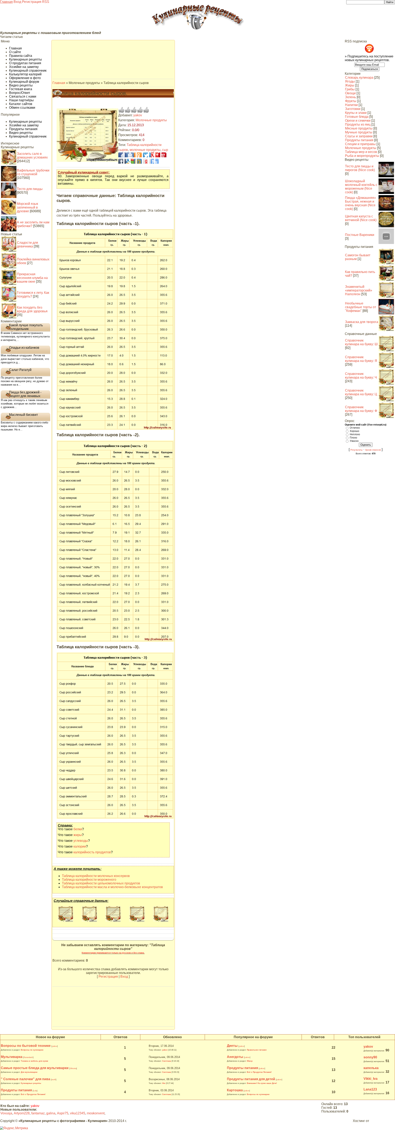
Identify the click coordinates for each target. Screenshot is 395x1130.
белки (77, 829)
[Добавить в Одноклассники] (151, 161)
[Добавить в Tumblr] (126, 161)
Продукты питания (359, 140)
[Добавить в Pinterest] (139, 161)
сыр (165, 150)
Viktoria (73, 1068)
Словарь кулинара (359, 77)
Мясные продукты (359, 128)
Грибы (350, 89)
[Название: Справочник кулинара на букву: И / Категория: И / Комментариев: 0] (137, 920)
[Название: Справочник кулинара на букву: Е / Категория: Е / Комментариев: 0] (113, 920)
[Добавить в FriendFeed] (139, 154)
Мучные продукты (358, 132)
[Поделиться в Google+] (151, 154)
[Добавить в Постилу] (133, 161)
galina (50, 1113)
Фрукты (350, 101)
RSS (45, 1)
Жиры (349, 85)
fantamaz (38, 1113)
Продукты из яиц (358, 124)
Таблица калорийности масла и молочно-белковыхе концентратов (112, 887)
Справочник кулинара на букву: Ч (361, 375)
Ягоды (350, 81)
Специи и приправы (360, 144)
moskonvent (96, 1113)
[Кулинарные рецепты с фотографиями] (197, 29)
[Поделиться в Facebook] (120, 154)
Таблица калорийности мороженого (89, 879)
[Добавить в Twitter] (133, 154)
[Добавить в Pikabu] (120, 161)
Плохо (353, 437)
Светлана (166, 1061)
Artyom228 (22, 1113)
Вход (17, 1)
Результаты (356, 450)
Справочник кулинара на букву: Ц (361, 392)
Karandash (28, 1057)
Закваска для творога (361, 322)
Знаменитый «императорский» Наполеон (358, 290)
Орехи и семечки (358, 120)
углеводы (80, 840)
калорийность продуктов (92, 852)
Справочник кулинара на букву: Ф (361, 409)
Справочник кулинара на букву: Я (361, 359)
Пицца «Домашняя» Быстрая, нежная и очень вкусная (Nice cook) (360, 203)
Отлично (355, 427)
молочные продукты (145, 150)
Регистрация (31, 1)
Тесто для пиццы (30, 189)
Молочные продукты (151, 120)
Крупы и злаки (356, 112)
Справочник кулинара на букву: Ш (361, 342)
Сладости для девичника (27, 244)
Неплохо (355, 434)
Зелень (350, 97)
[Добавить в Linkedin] (145, 161)
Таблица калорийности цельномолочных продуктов (101, 883)
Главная (6, 1)
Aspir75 (62, 1113)
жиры (77, 835)
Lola (35, 1091)
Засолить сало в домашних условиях (32, 155)
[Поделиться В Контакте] (126, 154)
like (163, 1083)
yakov (137, 115)
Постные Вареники (359, 235)
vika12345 (77, 1113)
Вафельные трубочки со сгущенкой (33, 172)
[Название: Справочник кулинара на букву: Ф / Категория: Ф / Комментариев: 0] (65, 920)
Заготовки (352, 109)
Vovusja (6, 1113)
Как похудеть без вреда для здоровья (32, 309)
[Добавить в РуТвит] (145, 154)
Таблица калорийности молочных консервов (96, 876)
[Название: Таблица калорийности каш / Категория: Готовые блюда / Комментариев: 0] (89, 920)
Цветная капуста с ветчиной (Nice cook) (360, 218)
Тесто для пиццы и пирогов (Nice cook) (360, 168)
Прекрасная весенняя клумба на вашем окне (32, 277)
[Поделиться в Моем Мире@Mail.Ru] (157, 154)
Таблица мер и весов (361, 152)
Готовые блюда (356, 116)
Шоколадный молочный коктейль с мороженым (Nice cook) (361, 186)
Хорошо (354, 431)
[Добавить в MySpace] (157, 161)
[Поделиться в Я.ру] (163, 154)
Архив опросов (373, 450)
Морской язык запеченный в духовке (27, 207)
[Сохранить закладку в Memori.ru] (163, 161)
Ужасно (354, 441)
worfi (54, 1080)
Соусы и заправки (359, 136)
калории (79, 846)
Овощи (350, 93)
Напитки (351, 105)
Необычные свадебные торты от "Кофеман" (360, 307)
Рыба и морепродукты (362, 155)
